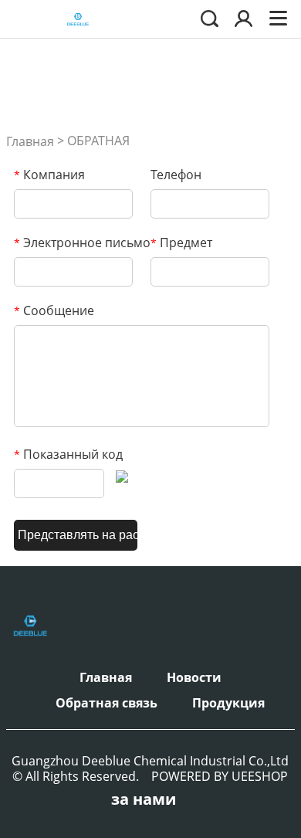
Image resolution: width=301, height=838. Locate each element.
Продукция (228, 702)
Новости (194, 677)
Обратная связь (106, 702)
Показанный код (68, 454)
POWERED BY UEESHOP (219, 776)
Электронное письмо (82, 242)
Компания (49, 174)
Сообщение (54, 310)
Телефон (175, 174)
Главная (30, 141)
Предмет (181, 242)
